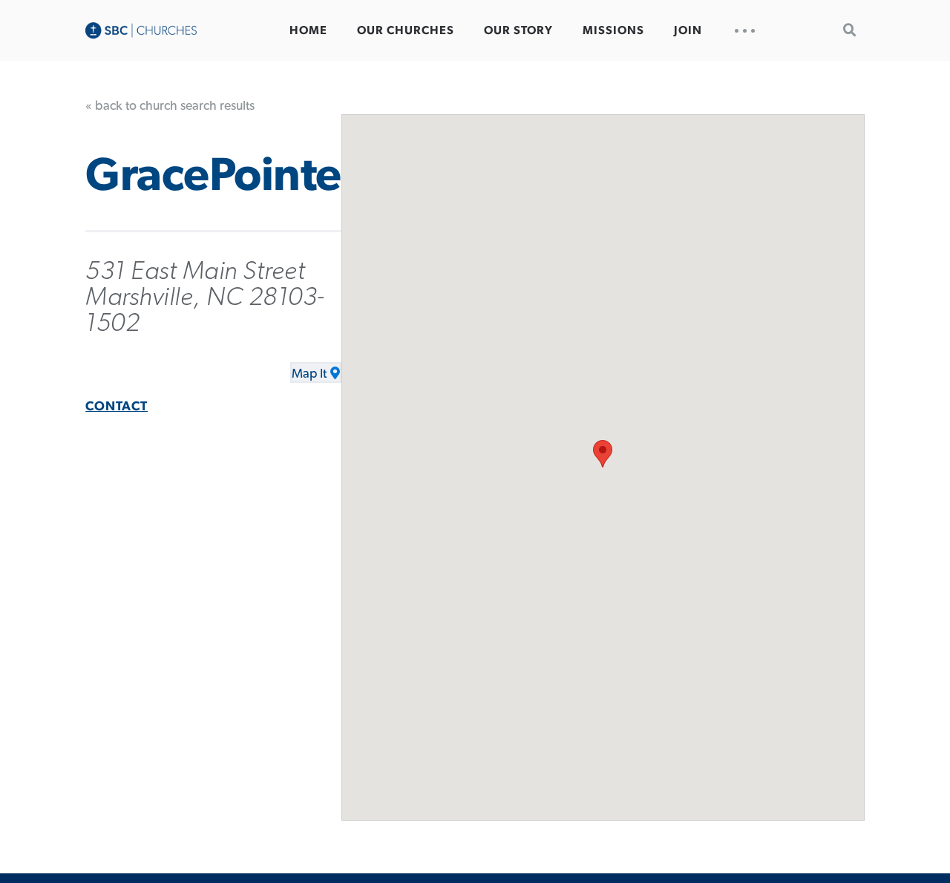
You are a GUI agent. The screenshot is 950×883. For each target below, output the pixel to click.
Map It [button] (309, 374)
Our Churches (405, 30)
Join (688, 30)
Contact (116, 406)
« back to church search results (170, 106)
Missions (613, 30)
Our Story (518, 30)
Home (308, 30)
